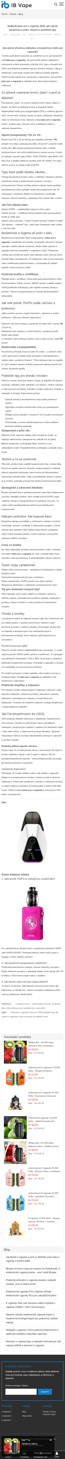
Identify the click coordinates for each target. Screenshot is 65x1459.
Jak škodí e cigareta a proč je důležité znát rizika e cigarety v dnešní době (33, 1259)
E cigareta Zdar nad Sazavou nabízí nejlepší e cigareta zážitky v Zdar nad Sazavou (30, 1305)
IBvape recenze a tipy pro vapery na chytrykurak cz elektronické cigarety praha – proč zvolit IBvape (33, 1270)
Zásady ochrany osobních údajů (49, 1413)
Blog (21, 14)
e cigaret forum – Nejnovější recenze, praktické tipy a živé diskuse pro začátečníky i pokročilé (31, 1006)
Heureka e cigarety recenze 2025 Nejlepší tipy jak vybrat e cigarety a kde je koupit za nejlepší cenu (30, 1014)
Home (4, 14)
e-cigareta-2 (6, 1416)
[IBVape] (17, 7)
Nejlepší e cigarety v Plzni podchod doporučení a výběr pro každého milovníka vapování (32, 1332)
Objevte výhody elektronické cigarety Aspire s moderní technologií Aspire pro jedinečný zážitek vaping (32, 1318)
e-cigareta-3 (6, 1412)
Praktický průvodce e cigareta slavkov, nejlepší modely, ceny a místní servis (31, 1282)
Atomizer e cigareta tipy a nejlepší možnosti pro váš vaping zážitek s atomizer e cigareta (33, 1343)
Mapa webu (27, 1416)
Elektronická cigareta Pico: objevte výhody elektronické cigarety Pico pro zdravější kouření (31, 1293)
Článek (13, 14)
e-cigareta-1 (6, 1420)
